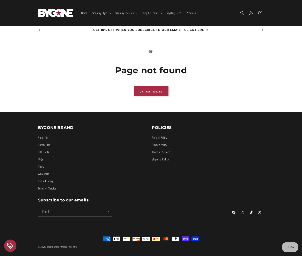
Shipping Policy (160, 159)
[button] (101, 13)
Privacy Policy (159, 144)
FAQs (40, 159)
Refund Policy (45, 181)
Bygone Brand (53, 246)
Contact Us (44, 144)
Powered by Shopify (68, 246)
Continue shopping (151, 91)
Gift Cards (43, 152)
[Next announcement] (262, 30)
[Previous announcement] (39, 30)
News (41, 166)
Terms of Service (47, 188)
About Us (43, 137)
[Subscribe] (107, 212)
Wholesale (43, 173)
